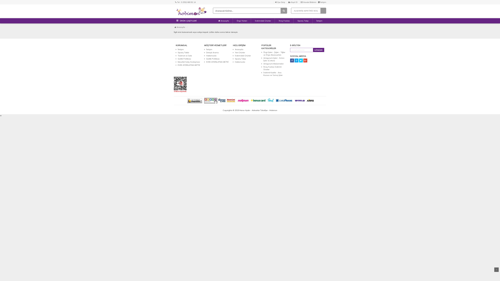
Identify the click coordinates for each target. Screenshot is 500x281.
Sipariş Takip (303, 21)
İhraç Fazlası (284, 21)
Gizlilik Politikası (184, 59)
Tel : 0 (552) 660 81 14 (186, 2)
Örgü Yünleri (242, 21)
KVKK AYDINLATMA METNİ (189, 65)
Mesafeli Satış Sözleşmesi (189, 62)
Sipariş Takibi (183, 52)
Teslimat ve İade (185, 56)
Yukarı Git (496, 269)
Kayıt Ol (293, 2)
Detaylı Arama (212, 52)
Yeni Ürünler (240, 52)
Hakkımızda (211, 56)
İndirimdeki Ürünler (263, 21)
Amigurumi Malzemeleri (273, 64)
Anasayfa (224, 21)
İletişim (323, 2)
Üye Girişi (281, 2)
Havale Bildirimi (309, 2)
